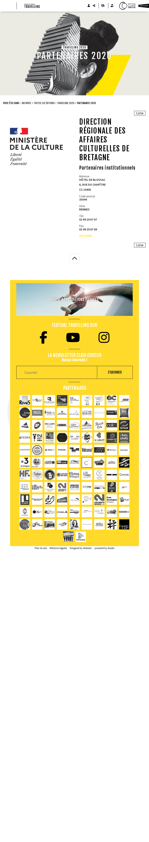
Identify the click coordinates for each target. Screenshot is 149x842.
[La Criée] (37, 487)
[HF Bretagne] (25, 475)
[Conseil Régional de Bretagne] (62, 400)
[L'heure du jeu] (25, 524)
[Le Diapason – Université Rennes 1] (74, 499)
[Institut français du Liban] (37, 413)
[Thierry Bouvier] (62, 437)
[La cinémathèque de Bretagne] (74, 487)
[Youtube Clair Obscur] (73, 337)
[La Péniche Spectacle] (112, 524)
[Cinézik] (62, 450)
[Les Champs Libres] (25, 512)
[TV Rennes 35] (37, 462)
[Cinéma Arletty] (87, 524)
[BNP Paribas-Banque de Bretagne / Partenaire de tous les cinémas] (62, 413)
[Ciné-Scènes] (62, 462)
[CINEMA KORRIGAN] (87, 512)
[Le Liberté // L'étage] (25, 499)
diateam (87, 548)
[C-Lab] (87, 462)
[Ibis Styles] (124, 413)
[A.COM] (49, 437)
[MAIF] (25, 425)
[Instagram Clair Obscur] (104, 337)
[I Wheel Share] (124, 437)
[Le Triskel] (62, 512)
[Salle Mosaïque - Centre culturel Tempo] (99, 512)
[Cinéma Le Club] (112, 512)
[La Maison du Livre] (25, 487)
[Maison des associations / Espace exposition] (99, 475)
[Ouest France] (49, 462)
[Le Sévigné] (124, 499)
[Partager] (94, 6)
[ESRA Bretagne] (25, 437)
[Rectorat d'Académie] (99, 400)
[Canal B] (99, 462)
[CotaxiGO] (49, 450)
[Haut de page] (74, 258)
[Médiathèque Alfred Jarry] (74, 524)
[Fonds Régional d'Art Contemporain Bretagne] (112, 499)
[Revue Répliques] (112, 450)
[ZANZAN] (87, 437)
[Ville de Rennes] (25, 400)
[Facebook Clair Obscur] (43, 337)
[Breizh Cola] (99, 425)
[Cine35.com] (74, 462)
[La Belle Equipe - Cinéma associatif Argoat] (68, 537)
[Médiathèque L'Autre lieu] (62, 524)
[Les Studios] (112, 475)
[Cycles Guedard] (74, 437)
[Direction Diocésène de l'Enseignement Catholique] (112, 400)
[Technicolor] (99, 487)
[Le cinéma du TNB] (49, 499)
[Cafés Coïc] (112, 425)
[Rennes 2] (62, 487)
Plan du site (41, 548)
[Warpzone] (87, 487)
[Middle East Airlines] (49, 413)
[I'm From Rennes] (49, 475)
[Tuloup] (87, 425)
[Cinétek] (74, 450)
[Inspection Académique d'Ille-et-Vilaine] (87, 400)
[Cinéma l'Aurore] (112, 487)
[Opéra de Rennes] (99, 524)
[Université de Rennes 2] (99, 499)
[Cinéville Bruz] (124, 475)
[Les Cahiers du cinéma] (99, 450)
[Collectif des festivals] (99, 437)
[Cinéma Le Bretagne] (124, 487)
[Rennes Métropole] (37, 400)
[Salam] (37, 475)
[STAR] (124, 425)
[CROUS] (25, 413)
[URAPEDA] (25, 450)
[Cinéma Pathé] (87, 499)
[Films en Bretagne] (74, 475)
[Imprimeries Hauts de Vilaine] (74, 413)
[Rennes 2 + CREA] (37, 437)
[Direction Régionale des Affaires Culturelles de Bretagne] (74, 400)
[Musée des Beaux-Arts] (37, 512)
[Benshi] (124, 450)
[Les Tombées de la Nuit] (124, 462)
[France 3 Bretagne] (25, 462)
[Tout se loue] (49, 425)
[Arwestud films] (99, 413)
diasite (110, 548)
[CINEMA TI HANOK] (37, 524)
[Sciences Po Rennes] (49, 487)
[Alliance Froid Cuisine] (62, 425)
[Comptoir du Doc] (62, 475)
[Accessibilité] (103, 6)
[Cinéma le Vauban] (124, 512)
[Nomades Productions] (112, 413)
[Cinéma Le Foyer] (49, 512)
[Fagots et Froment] (74, 425)
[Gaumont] (37, 499)
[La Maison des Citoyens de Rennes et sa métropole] (37, 450)
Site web (85, 236)
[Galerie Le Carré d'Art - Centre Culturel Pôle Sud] (124, 524)
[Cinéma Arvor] (62, 499)
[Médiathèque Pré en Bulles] (80, 537)
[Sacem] (124, 400)
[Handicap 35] (112, 437)
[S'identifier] (88, 6)
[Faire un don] (112, 6)
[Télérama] (87, 450)
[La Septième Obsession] (112, 462)
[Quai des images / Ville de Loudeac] (49, 524)
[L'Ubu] (87, 475)
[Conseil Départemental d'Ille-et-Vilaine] (49, 400)
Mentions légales (58, 548)
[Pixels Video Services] (87, 413)
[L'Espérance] (74, 512)
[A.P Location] (37, 425)
